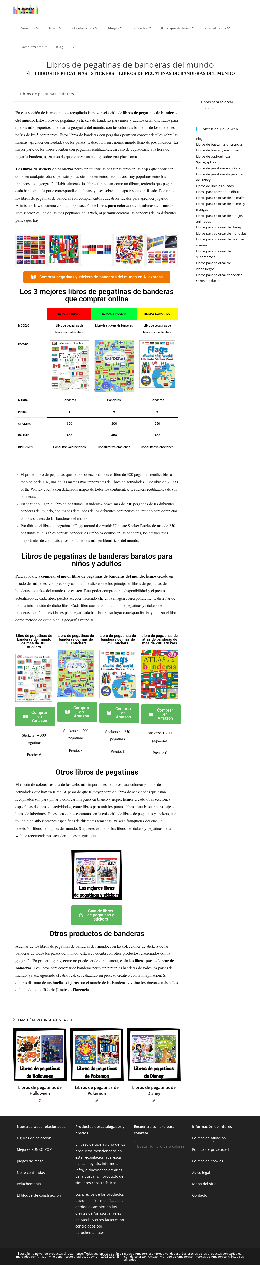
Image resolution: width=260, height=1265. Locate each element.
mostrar (208, 108)
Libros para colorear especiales (219, 275)
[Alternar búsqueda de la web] (72, 46)
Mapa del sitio (204, 1183)
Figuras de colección (34, 1138)
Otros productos (208, 280)
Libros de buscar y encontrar (217, 150)
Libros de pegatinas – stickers (218, 168)
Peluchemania (29, 1183)
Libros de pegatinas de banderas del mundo (177, 73)
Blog (199, 138)
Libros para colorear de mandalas (221, 233)
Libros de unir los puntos (215, 186)
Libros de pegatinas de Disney (154, 1090)
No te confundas (31, 1172)
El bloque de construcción (39, 1195)
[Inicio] (27, 73)
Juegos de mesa (30, 1161)
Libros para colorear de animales (220, 197)
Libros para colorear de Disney (219, 227)
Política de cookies (207, 1161)
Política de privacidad (210, 1149)
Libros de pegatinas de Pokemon (97, 1090)
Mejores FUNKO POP (34, 1149)
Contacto (199, 1195)
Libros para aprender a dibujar (219, 191)
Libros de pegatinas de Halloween (40, 1090)
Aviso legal (201, 1172)
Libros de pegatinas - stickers (47, 93)
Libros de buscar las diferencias (219, 144)
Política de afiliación (209, 1138)
